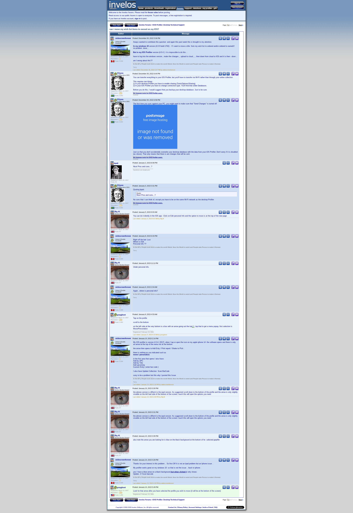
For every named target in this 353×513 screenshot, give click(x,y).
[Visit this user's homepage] (224, 39)
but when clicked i (178, 472)
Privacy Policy (182, 507)
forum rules (153, 12)
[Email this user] (224, 213)
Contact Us (172, 507)
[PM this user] (220, 39)
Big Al (117, 212)
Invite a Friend (208, 507)
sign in (138, 18)
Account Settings (195, 507)
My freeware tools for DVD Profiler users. (148, 93)
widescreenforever (123, 38)
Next (240, 25)
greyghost (121, 315)
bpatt (116, 163)
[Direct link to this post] (233, 39)
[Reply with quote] (237, 39)
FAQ (215, 507)
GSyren (120, 73)
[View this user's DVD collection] (228, 39)
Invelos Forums (145, 25)
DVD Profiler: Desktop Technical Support (168, 25)
